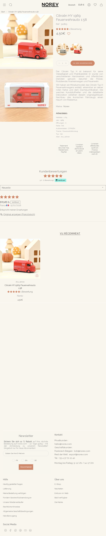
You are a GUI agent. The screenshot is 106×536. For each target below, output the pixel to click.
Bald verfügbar (61, 497)
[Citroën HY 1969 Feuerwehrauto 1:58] (20, 259)
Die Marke (59, 502)
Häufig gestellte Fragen (13, 484)
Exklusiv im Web (61, 493)
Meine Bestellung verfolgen (14, 493)
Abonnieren (26, 467)
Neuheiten (59, 489)
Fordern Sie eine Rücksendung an (17, 497)
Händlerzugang (10, 516)
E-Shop (58, 484)
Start (3, 12)
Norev (66, 106)
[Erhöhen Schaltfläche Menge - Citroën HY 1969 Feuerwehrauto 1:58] (66, 63)
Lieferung (7, 489)
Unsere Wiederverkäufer (13, 502)
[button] (62, 29)
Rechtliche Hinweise (11, 507)
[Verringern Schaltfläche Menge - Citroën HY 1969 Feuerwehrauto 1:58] (58, 63)
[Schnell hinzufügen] (37, 275)
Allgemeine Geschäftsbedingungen (18, 511)
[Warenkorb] (101, 5)
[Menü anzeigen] (4, 5)
